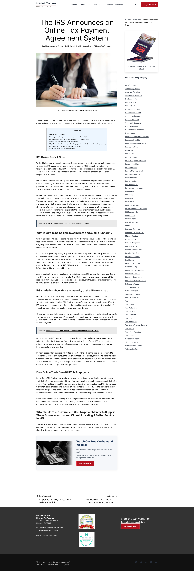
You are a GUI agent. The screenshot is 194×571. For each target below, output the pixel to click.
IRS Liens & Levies (132, 205)
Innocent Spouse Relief (134, 171)
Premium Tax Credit (133, 253)
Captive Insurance (132, 119)
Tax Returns (129, 328)
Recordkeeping (131, 267)
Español (74, 5)
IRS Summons (130, 219)
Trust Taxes (129, 335)
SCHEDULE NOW (130, 526)
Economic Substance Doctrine (137, 137)
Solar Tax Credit (131, 291)
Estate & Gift (130, 150)
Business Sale (130, 102)
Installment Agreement (134, 174)
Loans (127, 226)
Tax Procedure (106, 46)
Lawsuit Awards (131, 222)
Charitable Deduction (133, 123)
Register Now (85, 463)
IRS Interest (129, 202)
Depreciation (130, 133)
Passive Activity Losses (134, 250)
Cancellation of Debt (133, 113)
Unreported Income (132, 339)
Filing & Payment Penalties (135, 161)
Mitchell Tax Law (131, 236)
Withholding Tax (131, 349)
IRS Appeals (129, 191)
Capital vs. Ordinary (133, 116)
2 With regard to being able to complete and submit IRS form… (69, 137)
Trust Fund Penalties (133, 332)
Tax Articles (108, 5)
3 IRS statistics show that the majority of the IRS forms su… (68, 139)
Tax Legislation (131, 311)
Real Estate (129, 260)
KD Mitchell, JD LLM (74, 46)
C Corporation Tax (132, 109)
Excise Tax (129, 154)
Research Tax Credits (133, 277)
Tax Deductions (131, 308)
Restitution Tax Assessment (135, 280)
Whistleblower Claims (133, 346)
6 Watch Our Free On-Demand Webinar (61, 148)
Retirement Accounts (133, 284)
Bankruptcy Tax (131, 99)
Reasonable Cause (132, 263)
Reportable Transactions (134, 270)
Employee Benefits (132, 140)
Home (127, 20)
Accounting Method (132, 89)
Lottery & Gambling (132, 229)
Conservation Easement (134, 130)
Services (83, 5)
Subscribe (119, 5)
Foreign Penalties (132, 164)
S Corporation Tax (132, 287)
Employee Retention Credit (135, 143)
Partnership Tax (131, 246)
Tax (126, 301)
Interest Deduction (132, 181)
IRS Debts (97, 46)
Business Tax (130, 106)
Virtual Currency (131, 342)
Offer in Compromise (133, 243)
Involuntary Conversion (134, 188)
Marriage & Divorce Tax (134, 233)
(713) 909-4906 (149, 5)
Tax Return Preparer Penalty (136, 325)
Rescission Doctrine (132, 274)
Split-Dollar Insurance (133, 294)
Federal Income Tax (132, 157)
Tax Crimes (129, 304)
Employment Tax (131, 147)
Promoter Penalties (132, 257)
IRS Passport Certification (135, 212)
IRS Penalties (130, 215)
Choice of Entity (131, 126)
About (95, 5)
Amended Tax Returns (133, 95)
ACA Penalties (130, 85)
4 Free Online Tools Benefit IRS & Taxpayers (63, 142)
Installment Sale (131, 178)
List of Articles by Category (136, 78)
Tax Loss (128, 318)
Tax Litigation (130, 315)
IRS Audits (129, 195)
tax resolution (76, 201)
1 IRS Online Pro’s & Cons (56, 134)
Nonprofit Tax (130, 239)
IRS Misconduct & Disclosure (136, 209)
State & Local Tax (132, 298)
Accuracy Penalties (132, 92)
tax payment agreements (61, 123)
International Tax (131, 185)
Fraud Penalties (131, 167)
